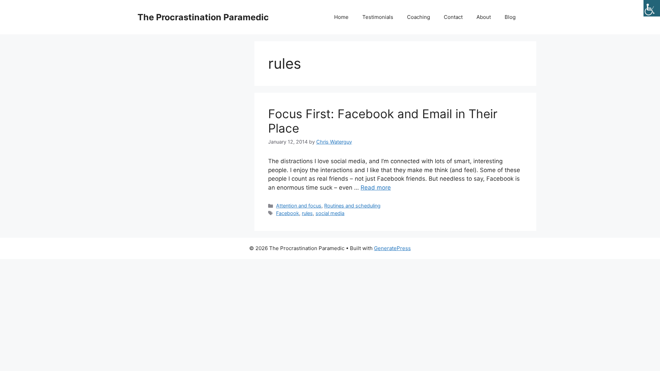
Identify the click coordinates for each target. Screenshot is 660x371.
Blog (510, 17)
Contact (453, 17)
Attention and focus (298, 206)
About (483, 17)
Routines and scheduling (352, 206)
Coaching (418, 17)
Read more (376, 187)
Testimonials (377, 17)
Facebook (287, 213)
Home (341, 17)
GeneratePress (392, 248)
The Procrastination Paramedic (203, 17)
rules (307, 213)
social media (330, 213)
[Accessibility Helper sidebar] (652, 8)
